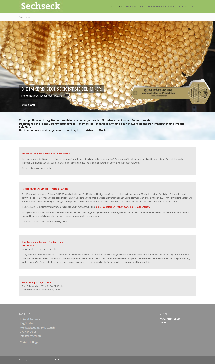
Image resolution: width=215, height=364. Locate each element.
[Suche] (193, 6)
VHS (24, 245)
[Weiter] (212, 66)
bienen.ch (164, 322)
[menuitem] (116, 6)
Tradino (58, 360)
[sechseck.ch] (41, 6)
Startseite (24, 17)
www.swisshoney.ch (170, 318)
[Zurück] (2, 66)
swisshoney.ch (28, 105)
